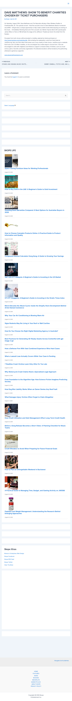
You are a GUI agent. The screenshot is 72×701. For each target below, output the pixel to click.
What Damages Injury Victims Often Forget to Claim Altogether (29, 397)
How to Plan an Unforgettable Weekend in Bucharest (25, 469)
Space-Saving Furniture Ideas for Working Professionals (26, 168)
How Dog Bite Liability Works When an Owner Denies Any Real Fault (31, 389)
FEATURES (36, 673)
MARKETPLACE (36, 682)
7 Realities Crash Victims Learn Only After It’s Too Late (26, 364)
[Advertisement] (36, 599)
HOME (36, 671)
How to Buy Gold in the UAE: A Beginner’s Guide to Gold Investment (31, 189)
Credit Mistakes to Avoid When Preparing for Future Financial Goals (31, 449)
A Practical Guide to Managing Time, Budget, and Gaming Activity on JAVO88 (35, 490)
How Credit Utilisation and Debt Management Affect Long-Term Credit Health (35, 418)
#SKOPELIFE (36, 680)
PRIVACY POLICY (36, 686)
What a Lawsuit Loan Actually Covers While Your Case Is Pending (30, 356)
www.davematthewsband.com (13, 55)
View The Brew (8, 565)
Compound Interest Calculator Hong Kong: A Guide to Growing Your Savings (34, 256)
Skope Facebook (9, 556)
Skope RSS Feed (9, 559)
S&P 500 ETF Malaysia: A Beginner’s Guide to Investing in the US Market (33, 277)
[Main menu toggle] (68, 3)
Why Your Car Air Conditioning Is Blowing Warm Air (24, 315)
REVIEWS (36, 678)
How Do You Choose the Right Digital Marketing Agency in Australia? (31, 331)
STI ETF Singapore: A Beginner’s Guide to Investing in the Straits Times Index (35, 298)
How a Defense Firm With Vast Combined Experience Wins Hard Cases (32, 348)
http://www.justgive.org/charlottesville (15, 40)
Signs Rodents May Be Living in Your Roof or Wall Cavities (27, 323)
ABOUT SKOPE (36, 684)
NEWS (36, 675)
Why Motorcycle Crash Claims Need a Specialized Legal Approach (30, 372)
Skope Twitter (8, 562)
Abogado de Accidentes (61, 660)
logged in (15, 77)
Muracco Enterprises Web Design (14, 553)
